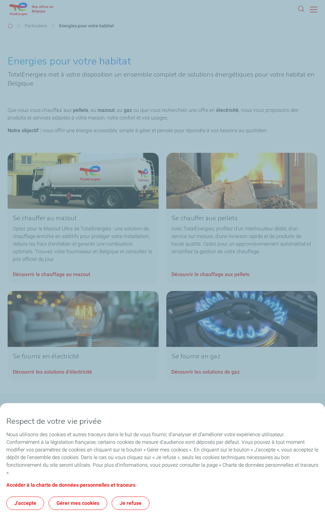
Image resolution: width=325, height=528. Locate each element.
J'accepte (25, 503)
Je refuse (131, 503)
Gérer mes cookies (77, 503)
